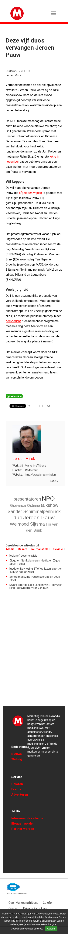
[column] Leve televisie (23, 555)
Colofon (17, 784)
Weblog (16, 759)
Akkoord (51, 928)
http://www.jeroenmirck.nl (41, 474)
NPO (48, 498)
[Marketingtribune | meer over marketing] (17, 18)
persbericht (13, 321)
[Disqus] (35, 653)
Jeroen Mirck (13, 75)
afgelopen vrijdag (30, 193)
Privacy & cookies (35, 908)
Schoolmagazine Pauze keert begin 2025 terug (34, 578)
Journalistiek (39, 549)
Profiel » (53, 481)
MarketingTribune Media (18, 720)
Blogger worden (22, 823)
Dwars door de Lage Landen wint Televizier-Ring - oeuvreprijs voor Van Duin (36, 586)
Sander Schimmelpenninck (34, 511)
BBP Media (14, 887)
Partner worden (22, 829)
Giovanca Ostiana (25, 505)
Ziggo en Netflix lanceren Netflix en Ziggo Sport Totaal (34, 562)
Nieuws (16, 754)
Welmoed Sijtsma (27, 524)
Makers (22, 549)
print (49, 407)
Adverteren (19, 794)
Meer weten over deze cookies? (27, 928)
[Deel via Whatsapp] (14, 397)
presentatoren (27, 499)
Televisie (57, 549)
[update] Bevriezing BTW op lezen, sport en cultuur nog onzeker (35, 570)
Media (10, 549)
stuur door (41, 407)
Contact (13, 908)
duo (17, 517)
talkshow (49, 505)
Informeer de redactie (27, 818)
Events (16, 789)
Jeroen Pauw (39, 517)
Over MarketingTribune (23, 902)
